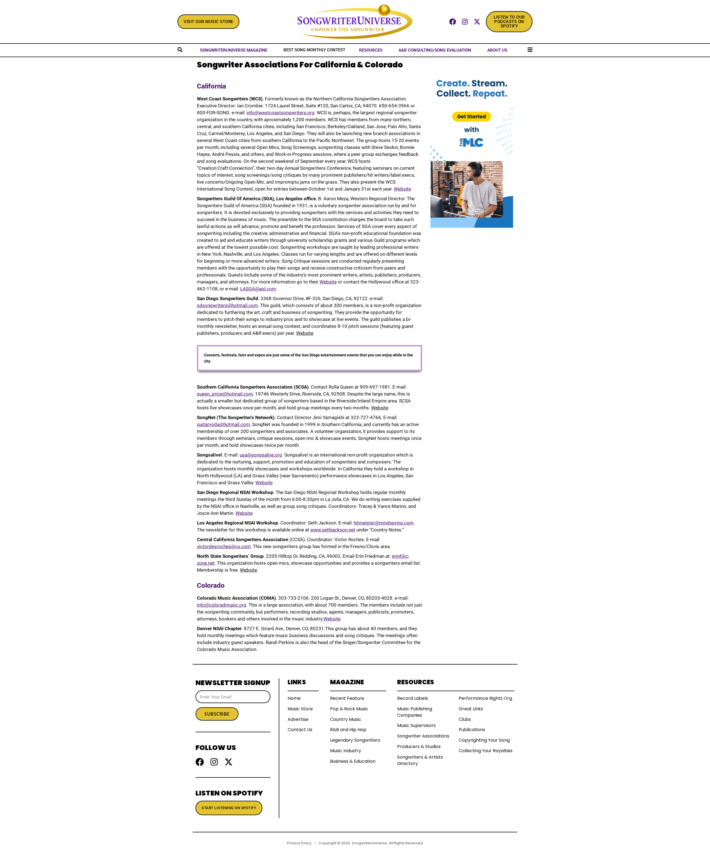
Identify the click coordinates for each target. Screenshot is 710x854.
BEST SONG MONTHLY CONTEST (314, 49)
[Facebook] (452, 21)
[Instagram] (465, 21)
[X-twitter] (477, 21)
